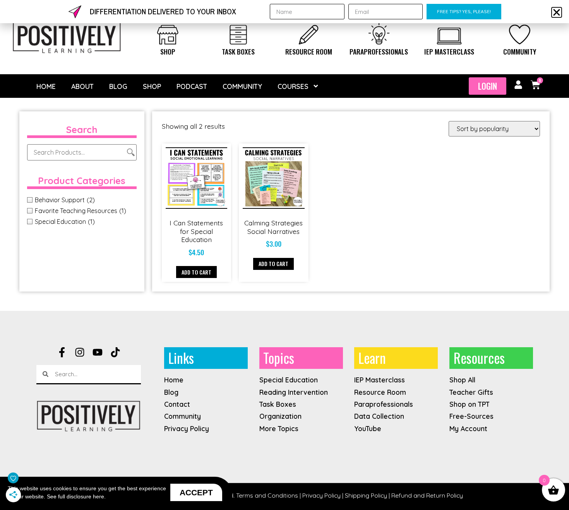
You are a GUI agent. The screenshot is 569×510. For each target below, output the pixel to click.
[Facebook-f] (62, 352)
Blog (118, 86)
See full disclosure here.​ (76, 496)
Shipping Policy (366, 495)
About (82, 86)
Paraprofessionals (379, 51)
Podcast (192, 86)
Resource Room (308, 51)
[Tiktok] (115, 352)
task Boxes (238, 51)
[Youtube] (98, 352)
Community (519, 51)
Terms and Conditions (267, 495)
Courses (293, 86)
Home (46, 86)
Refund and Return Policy (427, 495)
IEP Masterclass (449, 51)
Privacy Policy (321, 495)
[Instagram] (80, 352)
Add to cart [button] (196, 272)
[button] (556, 12)
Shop (167, 51)
